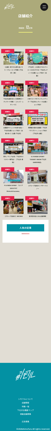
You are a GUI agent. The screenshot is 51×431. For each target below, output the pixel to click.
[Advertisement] (25, 272)
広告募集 (25, 421)
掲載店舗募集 (25, 414)
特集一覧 (25, 406)
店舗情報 (25, 402)
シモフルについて (25, 399)
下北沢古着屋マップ (25, 410)
